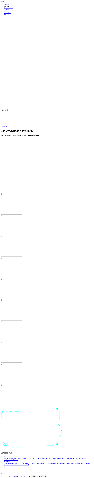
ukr (2, 126)
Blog (5, 11)
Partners (6, 9)
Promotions (7, 13)
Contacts (6, 14)
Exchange (7, 4)
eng (4, 126)
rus (6, 126)
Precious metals (8, 8)
